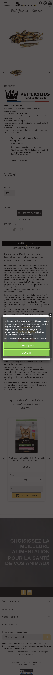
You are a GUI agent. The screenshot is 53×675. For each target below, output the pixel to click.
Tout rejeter (26, 345)
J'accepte (26, 352)
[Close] (50, 314)
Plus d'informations (12, 338)
